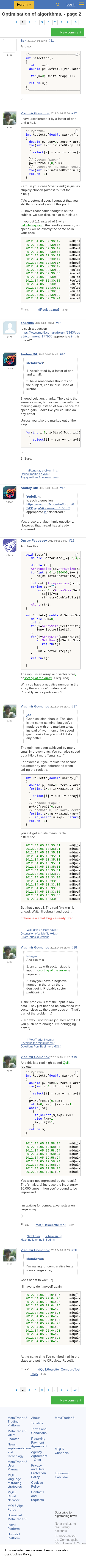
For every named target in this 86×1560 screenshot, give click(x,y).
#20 (74, 1250)
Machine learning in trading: (38, 1239)
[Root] (3, 22)
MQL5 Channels (62, 1451)
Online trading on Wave (35, 474)
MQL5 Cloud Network (13, 1496)
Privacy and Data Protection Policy (38, 1471)
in (72, 336)
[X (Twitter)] (72, 1499)
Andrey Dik (29, 354)
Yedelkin (27, 323)
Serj (24, 40)
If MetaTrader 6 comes (41, 1039)
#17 (74, 706)
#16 (72, 540)
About (35, 1418)
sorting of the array (38, 678)
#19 (74, 1057)
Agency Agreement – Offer (39, 1455)
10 (75, 22)
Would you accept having (42, 930)
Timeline (37, 1423)
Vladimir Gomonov (35, 113)
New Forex (33, 1236)
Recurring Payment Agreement (39, 1442)
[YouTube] (57, 1506)
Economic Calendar (62, 1475)
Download (17, 1517)
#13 (58, 323)
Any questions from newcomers (40, 477)
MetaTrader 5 (65, 1418)
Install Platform (14, 1526)
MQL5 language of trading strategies (15, 1480)
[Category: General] (9, 22)
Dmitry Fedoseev (34, 540)
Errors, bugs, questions (35, 937)
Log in (71, 4)
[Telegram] (65, 1499)
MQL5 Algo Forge (16, 1507)
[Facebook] (57, 1499)
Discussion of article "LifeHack (39, 933)
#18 (74, 947)
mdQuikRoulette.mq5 (51, 1225)
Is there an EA (53, 1236)
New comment (70, 32)
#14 (62, 354)
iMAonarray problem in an (43, 470)
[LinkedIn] (65, 1506)
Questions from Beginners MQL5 (41, 1046)
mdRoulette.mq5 (48, 309)
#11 (51, 40)
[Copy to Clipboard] (77, 55)
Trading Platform (17, 1421)
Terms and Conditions (39, 1431)
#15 (62, 488)
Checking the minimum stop (38, 1043)
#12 (74, 113)
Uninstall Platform (14, 1536)
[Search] (58, 4)
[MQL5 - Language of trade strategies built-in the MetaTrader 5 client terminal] (7, 5)
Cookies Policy (37, 1484)
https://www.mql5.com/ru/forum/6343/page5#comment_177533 (50, 334)
